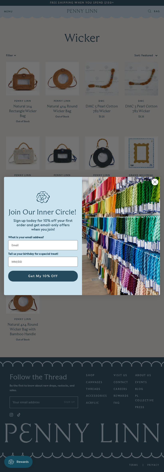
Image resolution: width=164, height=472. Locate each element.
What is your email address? (26, 237)
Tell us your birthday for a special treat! (33, 254)
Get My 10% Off (43, 276)
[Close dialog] (154, 181)
